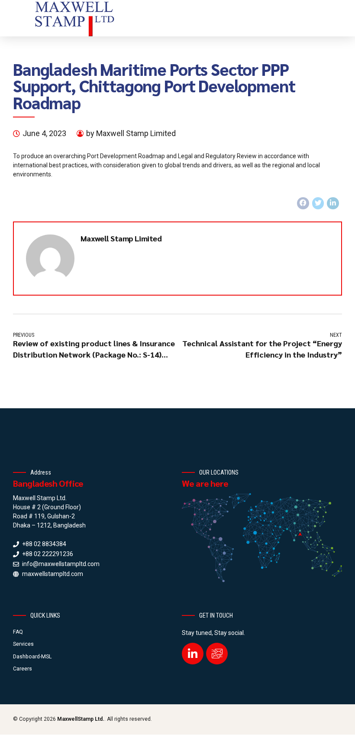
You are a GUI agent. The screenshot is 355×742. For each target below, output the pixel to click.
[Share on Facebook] (303, 203)
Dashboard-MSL (32, 657)
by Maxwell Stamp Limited (131, 133)
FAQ (18, 632)
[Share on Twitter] (318, 203)
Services (23, 644)
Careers (22, 669)
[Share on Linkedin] (333, 203)
